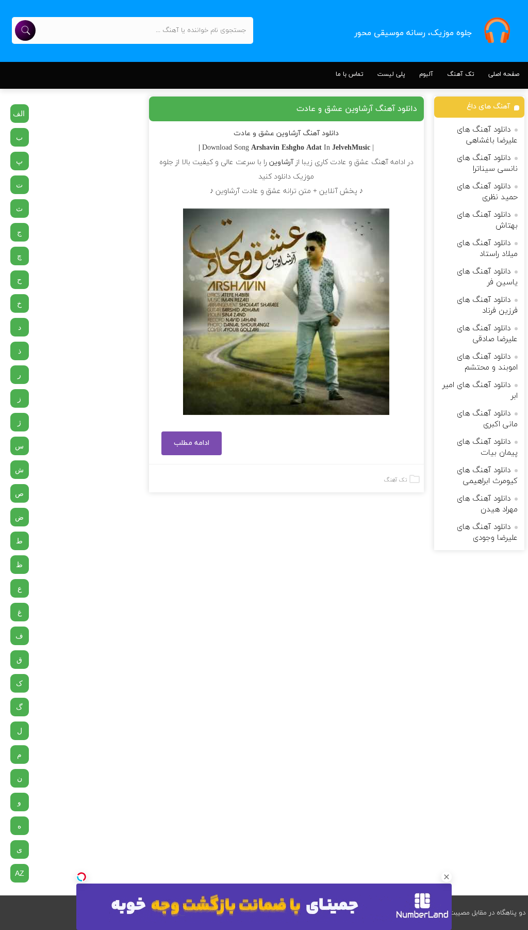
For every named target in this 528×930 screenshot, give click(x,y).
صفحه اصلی (503, 74)
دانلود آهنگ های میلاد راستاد (487, 249)
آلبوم (426, 74)
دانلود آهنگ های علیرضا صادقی (487, 334)
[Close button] (446, 877)
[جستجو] (25, 30)
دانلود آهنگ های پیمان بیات (487, 447)
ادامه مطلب (191, 443)
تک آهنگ (460, 74)
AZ (19, 873)
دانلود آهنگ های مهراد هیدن (487, 504)
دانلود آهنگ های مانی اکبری (487, 419)
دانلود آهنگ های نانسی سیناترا (487, 163)
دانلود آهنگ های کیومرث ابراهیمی (487, 476)
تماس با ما (350, 74)
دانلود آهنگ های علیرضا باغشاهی (487, 135)
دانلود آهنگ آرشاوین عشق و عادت (356, 109)
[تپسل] (81, 877)
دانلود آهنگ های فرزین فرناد (487, 305)
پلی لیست (391, 74)
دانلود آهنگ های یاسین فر (487, 277)
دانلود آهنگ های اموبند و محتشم (487, 362)
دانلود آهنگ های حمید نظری (487, 192)
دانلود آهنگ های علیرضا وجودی (487, 532)
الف (19, 113)
